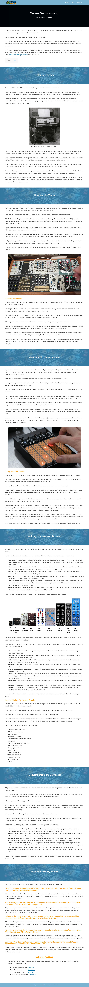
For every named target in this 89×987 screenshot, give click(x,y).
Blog (73, 3)
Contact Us (79, 3)
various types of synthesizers (18, 54)
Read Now (31, 967)
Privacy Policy (46, 985)
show (15, 60)
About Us (67, 3)
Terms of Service (55, 985)
